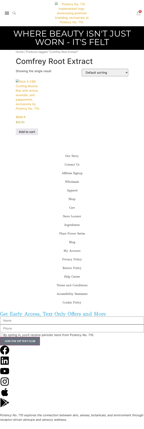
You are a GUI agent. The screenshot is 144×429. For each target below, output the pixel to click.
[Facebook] (4, 350)
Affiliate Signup (72, 173)
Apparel (72, 190)
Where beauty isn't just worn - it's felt (72, 37)
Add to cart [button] (27, 132)
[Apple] (4, 392)
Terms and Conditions (72, 285)
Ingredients (72, 225)
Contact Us (72, 164)
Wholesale (72, 181)
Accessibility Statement (72, 294)
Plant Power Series (72, 233)
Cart (72, 207)
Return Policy (72, 268)
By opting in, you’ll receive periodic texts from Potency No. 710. (48, 334)
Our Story (72, 156)
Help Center (72, 276)
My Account (72, 250)
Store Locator (72, 216)
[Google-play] (4, 402)
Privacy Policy (72, 259)
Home (20, 52)
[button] (7, 13)
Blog (72, 242)
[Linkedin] (4, 360)
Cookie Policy (72, 302)
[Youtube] (4, 371)
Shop (72, 199)
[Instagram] (4, 381)
